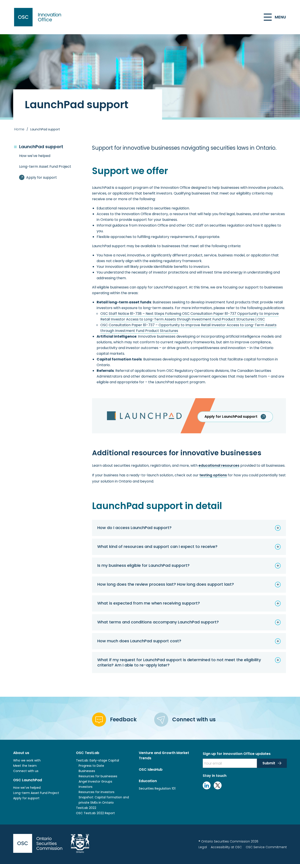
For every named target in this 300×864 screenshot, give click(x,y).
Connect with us (25, 771)
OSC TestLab (87, 752)
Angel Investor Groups (95, 781)
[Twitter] (218, 788)
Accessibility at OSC (226, 847)
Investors (85, 787)
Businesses (87, 771)
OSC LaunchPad (27, 780)
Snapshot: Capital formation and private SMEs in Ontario (104, 800)
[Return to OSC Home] (38, 17)
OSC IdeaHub (151, 769)
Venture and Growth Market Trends (164, 755)
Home (19, 129)
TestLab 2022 (86, 808)
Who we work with (27, 760)
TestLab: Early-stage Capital (97, 760)
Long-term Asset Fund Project (36, 793)
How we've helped (27, 787)
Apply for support (26, 798)
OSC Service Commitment (266, 847)
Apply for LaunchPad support (230, 416)
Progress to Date (91, 765)
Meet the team (25, 765)
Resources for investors (96, 792)
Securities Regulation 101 (157, 788)
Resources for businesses (98, 776)
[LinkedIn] (207, 788)
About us (21, 752)
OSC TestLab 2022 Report (95, 813)
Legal (203, 847)
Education (148, 780)
